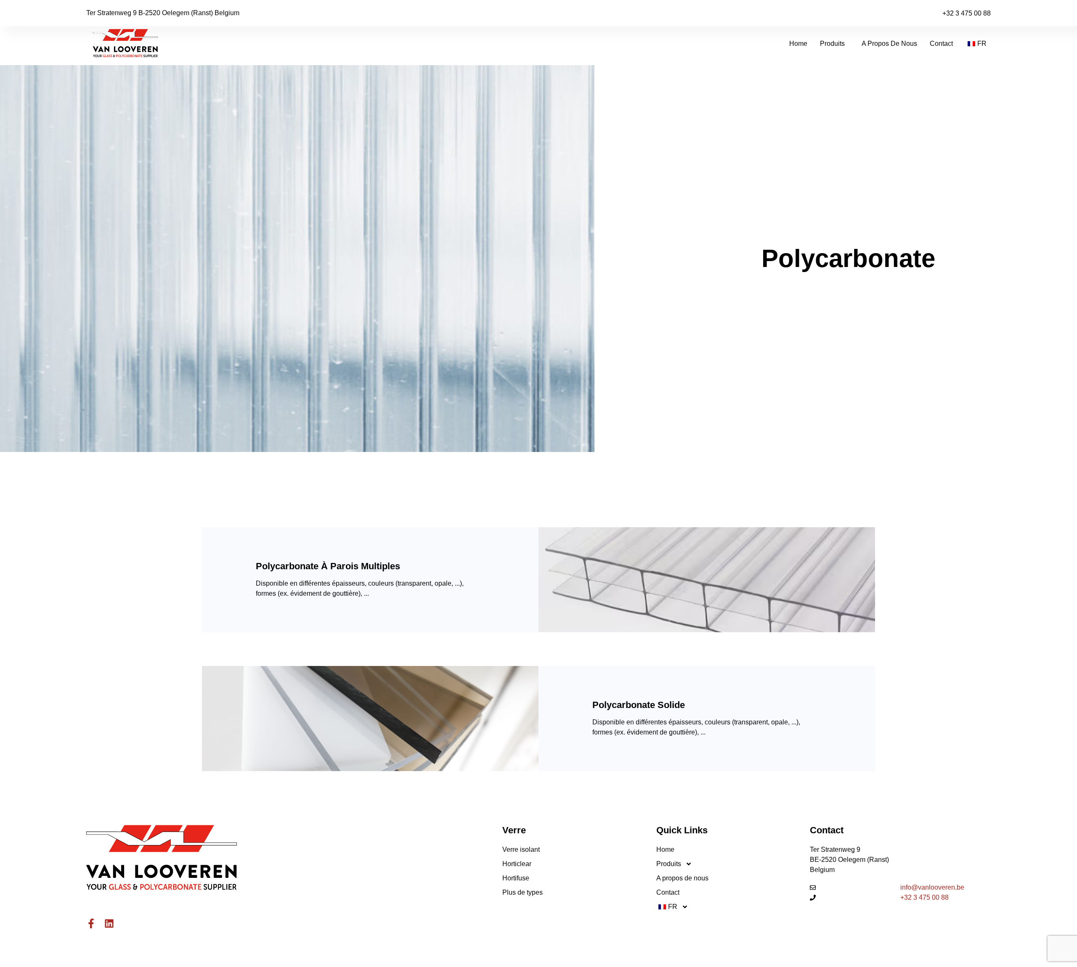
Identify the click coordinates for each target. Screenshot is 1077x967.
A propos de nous (889, 43)
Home (798, 43)
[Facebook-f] (91, 923)
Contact (941, 43)
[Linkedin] (109, 923)
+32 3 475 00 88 (966, 13)
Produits (832, 43)
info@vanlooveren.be (932, 887)
